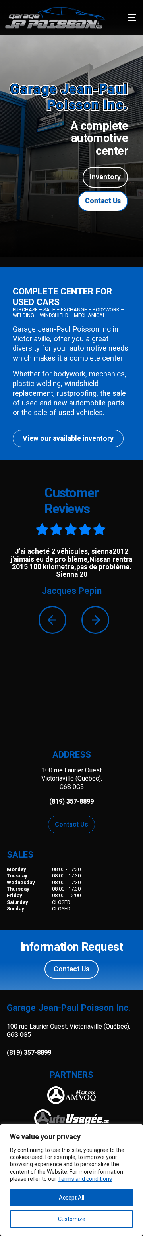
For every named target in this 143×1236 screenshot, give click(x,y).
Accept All (71, 1197)
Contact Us (103, 201)
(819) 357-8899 (29, 1052)
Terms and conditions (85, 1179)
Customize (71, 1219)
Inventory (105, 177)
